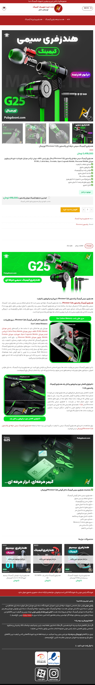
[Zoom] (89, 118)
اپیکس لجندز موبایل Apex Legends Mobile (25, 333)
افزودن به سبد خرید (70, 209)
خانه (68, 19)
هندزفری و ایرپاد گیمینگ (33, 19)
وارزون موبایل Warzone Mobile (29, 337)
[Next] (5, 76)
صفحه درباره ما (27, 615)
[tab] (89, 246)
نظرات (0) (69, 246)
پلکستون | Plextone (82, 224)
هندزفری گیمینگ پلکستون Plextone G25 (77, 303)
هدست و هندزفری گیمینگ (54, 19)
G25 (81, 404)
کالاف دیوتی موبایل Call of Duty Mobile (22, 331)
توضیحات (89, 246)
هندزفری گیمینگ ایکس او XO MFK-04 (48, 576)
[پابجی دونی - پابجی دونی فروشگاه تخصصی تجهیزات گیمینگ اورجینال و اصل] (47, 8)
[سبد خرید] (4, 8)
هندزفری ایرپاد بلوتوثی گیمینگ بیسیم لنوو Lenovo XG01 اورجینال (16, 576)
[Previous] (88, 76)
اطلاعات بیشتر (79, 246)
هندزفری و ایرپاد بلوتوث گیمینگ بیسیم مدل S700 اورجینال (79, 576)
